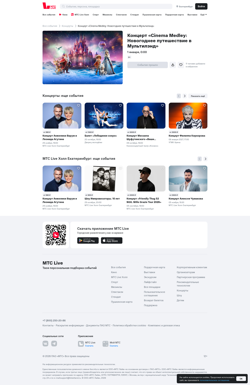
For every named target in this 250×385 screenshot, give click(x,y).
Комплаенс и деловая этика (164, 325)
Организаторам (186, 272)
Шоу (179, 295)
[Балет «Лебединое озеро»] (104, 116)
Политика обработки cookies (129, 325)
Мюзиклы (107, 14)
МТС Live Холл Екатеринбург (56, 145)
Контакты (48, 325)
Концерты (67, 26)
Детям (180, 300)
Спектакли (121, 14)
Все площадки (152, 287)
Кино (64, 14)
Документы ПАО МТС (98, 325)
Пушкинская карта (152, 14)
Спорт (96, 14)
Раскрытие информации (70, 325)
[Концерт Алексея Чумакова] (188, 178)
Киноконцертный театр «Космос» (142, 145)
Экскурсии (150, 277)
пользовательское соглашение (214, 380)
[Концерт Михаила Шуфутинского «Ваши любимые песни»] (146, 116)
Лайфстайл (150, 282)
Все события (49, 14)
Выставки (192, 14)
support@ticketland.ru (70, 377)
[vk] (45, 343)
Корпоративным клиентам (192, 267)
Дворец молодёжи (93, 142)
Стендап (134, 14)
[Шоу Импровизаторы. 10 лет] (104, 178)
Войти (201, 6)
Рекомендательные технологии (188, 283)
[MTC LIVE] (49, 5)
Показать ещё (198, 96)
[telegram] (54, 343)
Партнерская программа (191, 277)
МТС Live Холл (82, 14)
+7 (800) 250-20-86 (54, 320)
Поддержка (150, 305)
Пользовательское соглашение (154, 293)
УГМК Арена (174, 142)
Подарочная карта (174, 14)
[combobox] (119, 6)
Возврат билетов (153, 300)
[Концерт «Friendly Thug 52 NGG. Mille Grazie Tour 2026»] (146, 178)
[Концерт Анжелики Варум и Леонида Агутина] (62, 116)
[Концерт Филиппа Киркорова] (188, 116)
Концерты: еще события (63, 95)
